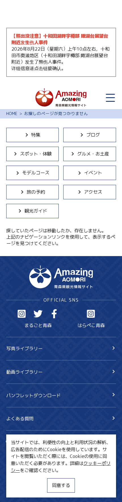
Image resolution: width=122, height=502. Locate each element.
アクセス (93, 192)
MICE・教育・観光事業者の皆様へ (41, 467)
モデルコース (35, 172)
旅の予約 (36, 192)
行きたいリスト (31, 452)
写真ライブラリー (24, 348)
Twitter (38, 314)
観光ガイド (35, 210)
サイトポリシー (22, 478)
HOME (11, 113)
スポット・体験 (36, 153)
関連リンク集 (19, 489)
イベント (93, 172)
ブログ (93, 134)
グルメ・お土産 (93, 153)
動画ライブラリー (24, 372)
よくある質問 (19, 418)
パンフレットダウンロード (33, 395)
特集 (35, 134)
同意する (61, 485)
